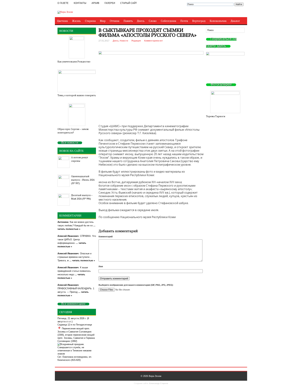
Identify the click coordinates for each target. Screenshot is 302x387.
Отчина (114, 21)
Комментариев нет (153, 41)
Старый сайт (128, 3)
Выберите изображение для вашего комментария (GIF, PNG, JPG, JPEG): (136, 285)
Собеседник (168, 21)
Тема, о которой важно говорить (76, 95)
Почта (184, 21)
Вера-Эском (155, 376)
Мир (103, 21)
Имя (101, 266)
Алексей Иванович (68, 236)
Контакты (80, 3)
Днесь (141, 21)
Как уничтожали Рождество (73, 61)
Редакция (136, 41)
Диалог (235, 21)
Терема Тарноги (215, 116)
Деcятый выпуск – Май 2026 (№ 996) (81, 196)
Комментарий (106, 236)
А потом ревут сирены (79, 159)
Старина (90, 21)
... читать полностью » (82, 260)
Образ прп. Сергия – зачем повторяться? (73, 130)
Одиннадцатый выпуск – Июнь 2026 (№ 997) (83, 180)
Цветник (62, 21)
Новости (124, 41)
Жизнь (76, 21)
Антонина (62, 222)
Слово (153, 21)
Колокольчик (218, 21)
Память (128, 21)
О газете (63, 3)
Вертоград (199, 21)
